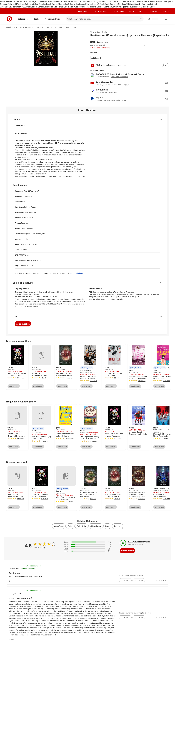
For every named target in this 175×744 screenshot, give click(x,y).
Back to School (22, 1)
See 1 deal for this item (101, 48)
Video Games (79, 4)
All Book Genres (48, 27)
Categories (23, 19)
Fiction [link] (70, 526)
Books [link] (107, 526)
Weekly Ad (78, 7)
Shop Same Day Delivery (109, 7)
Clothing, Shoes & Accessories (58, 1)
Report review (161, 580)
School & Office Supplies (35, 4)
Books (36, 27)
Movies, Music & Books (95, 4)
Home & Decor (77, 1)
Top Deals (54, 7)
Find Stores (150, 7)
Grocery (122, 1)
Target (8, 27)
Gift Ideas (122, 4)
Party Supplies (111, 4)
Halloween (40, 1)
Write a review (127, 550)
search (141, 19)
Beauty (152, 1)
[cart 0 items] (165, 18)
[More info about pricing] (145, 44)
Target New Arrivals (8, 1)
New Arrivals (25, 7)
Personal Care (161, 1)
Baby (146, 1)
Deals (8, 7)
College (32, 1)
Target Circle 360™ (118, 11)
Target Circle (140, 7)
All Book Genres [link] (95, 526)
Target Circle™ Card (99, 11)
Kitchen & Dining (91, 1)
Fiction (59, 27)
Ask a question (23, 324)
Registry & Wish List (136, 11)
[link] (97, 38)
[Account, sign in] (153, 18)
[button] (97, 38)
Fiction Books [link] (81, 526)
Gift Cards (130, 4)
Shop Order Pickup (91, 7)
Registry (123, 7)
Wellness (21, 4)
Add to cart (96, 58)
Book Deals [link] (117, 526)
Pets (10, 4)
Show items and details (119, 77)
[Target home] (9, 19)
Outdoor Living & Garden (108, 1)
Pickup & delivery (52, 19)
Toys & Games (52, 4)
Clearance (15, 7)
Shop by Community (143, 4)
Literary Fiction (70, 27)
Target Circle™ (83, 11)
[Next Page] (168, 367)
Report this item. (76, 273)
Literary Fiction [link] (59, 526)
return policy (100, 299)
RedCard (131, 7)
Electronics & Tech (66, 4)
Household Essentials (135, 1)
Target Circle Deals (66, 7)
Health (14, 4)
